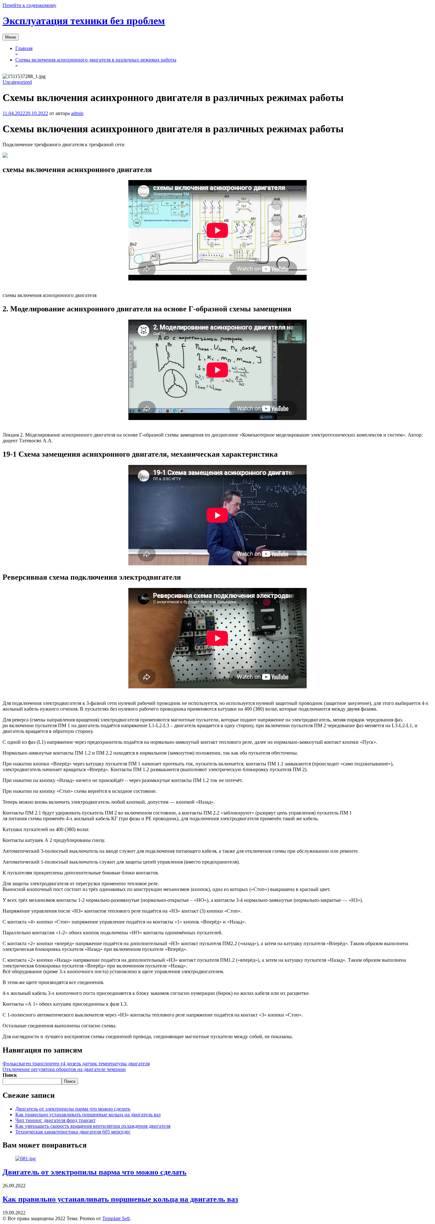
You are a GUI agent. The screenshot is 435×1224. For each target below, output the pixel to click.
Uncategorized (17, 82)
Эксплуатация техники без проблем (84, 20)
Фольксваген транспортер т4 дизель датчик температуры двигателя (76, 1063)
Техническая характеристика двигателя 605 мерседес (73, 1131)
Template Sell (116, 1218)
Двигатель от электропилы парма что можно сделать (72, 1109)
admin (77, 113)
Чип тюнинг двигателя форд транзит (55, 1120)
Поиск (10, 1075)
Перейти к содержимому (29, 5)
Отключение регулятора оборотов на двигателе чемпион (64, 1069)
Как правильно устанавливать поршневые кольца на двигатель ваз (87, 1114)
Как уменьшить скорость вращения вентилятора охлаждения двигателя (92, 1126)
